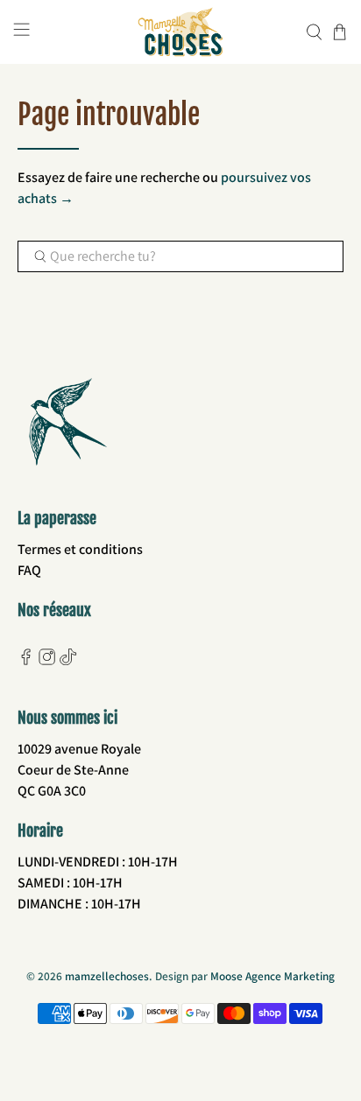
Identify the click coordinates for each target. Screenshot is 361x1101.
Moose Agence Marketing (272, 976)
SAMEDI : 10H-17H (70, 882)
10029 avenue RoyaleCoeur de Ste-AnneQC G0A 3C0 (79, 770)
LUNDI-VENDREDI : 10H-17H (98, 861)
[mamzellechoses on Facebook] (26, 660)
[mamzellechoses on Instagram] (47, 660)
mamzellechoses (107, 976)
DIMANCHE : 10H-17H (79, 903)
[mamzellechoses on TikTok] (68, 660)
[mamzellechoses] (180, 32)
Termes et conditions (80, 549)
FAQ (29, 570)
